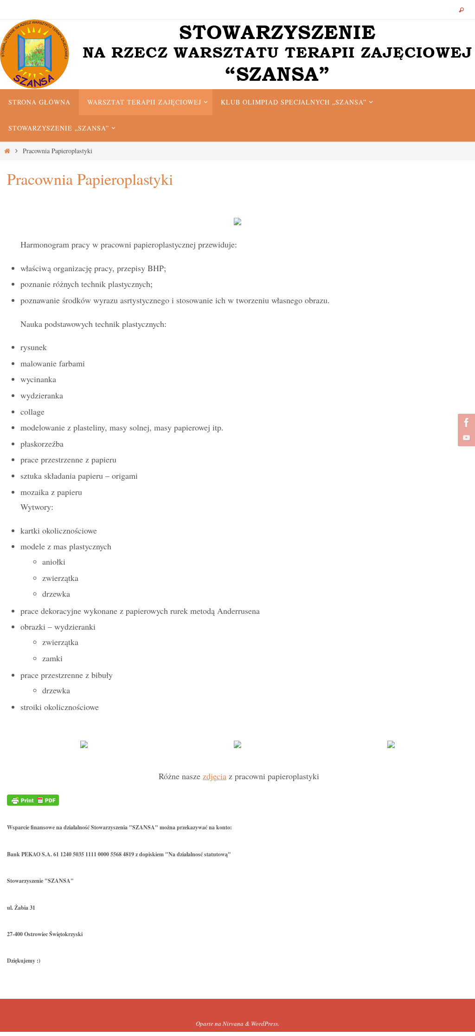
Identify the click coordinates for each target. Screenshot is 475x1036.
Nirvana (233, 1023)
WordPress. (265, 1023)
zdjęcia (214, 776)
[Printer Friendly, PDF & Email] (33, 799)
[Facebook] (465, 422)
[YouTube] (465, 437)
